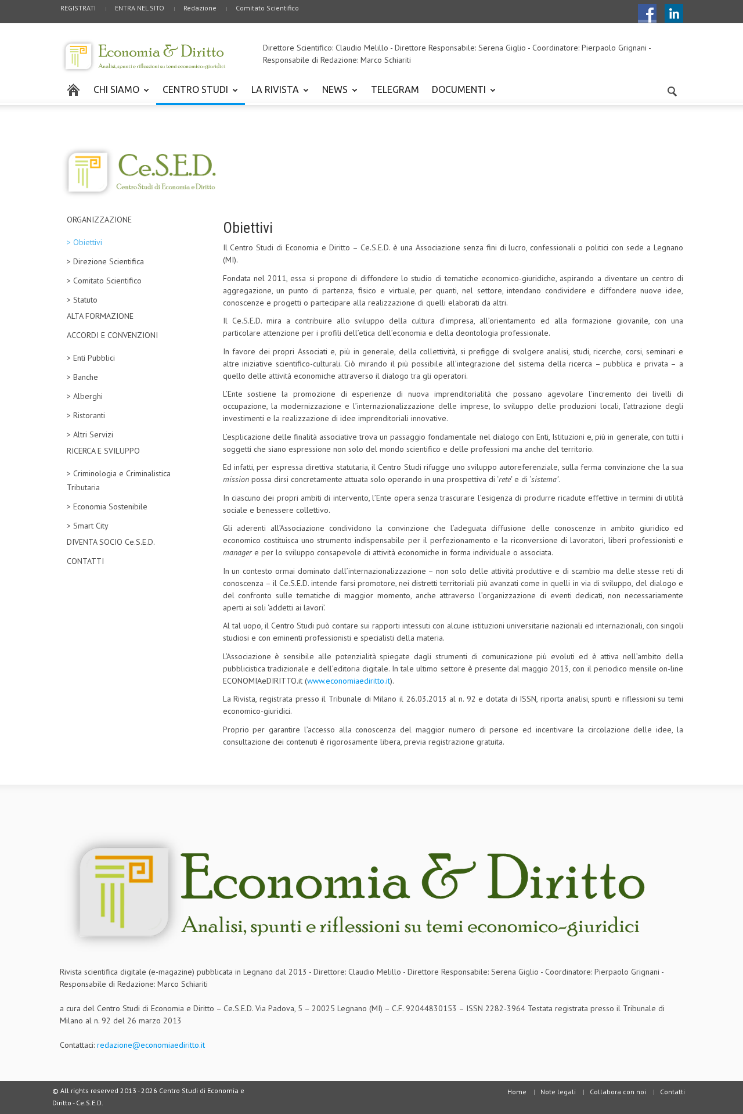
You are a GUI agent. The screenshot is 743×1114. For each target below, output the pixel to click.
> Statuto (82, 299)
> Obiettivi (84, 242)
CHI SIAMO (113, 94)
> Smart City (88, 525)
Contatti (672, 1091)
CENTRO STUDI (192, 94)
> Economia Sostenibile (107, 506)
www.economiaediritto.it (348, 680)
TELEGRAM (395, 89)
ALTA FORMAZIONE (100, 316)
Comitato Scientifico (267, 7)
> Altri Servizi (90, 434)
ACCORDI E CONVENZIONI (112, 335)
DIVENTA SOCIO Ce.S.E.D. (111, 542)
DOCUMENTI (455, 94)
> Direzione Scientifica (105, 261)
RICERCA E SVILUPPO (103, 450)
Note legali (558, 1091)
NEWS (332, 94)
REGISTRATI (78, 7)
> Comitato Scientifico (104, 280)
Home (516, 1091)
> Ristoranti (86, 415)
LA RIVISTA (272, 94)
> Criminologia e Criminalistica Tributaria (119, 480)
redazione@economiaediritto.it (151, 1045)
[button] (671, 89)
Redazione (200, 7)
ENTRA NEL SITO (139, 7)
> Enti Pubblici (91, 358)
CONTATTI (85, 561)
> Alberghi (85, 396)
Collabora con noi (618, 1091)
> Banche (82, 377)
